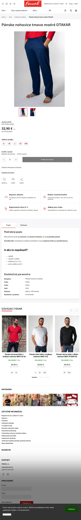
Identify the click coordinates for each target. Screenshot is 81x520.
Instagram (6, 4)
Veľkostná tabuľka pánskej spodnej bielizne (16, 441)
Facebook (3, 4)
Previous (71, 310)
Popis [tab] (8, 225)
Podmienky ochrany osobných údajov (14, 433)
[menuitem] (5, 10)
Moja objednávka (7, 443)
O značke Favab (7, 426)
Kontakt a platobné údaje (10, 428)
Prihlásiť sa (26, 503)
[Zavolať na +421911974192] (11, 4)
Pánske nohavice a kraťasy (34, 279)
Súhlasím (71, 509)
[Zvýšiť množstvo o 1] (16, 159)
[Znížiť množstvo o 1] (4, 159)
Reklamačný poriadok (9, 436)
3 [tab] (46, 377)
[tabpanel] (14, 345)
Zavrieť (70, 186)
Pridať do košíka (47, 159)
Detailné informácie (8, 172)
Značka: (6, 122)
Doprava (4, 418)
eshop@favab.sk (7, 467)
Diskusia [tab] (23, 225)
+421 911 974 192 (8, 470)
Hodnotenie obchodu (9, 438)
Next (76, 310)
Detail (14, 334)
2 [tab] (40, 377)
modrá (27, 282)
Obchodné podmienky (9, 431)
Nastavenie (6, 514)
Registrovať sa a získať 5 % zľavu (54, 4)
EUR (76, 4)
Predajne (5, 420)
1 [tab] (34, 377)
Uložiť (18, 186)
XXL (45, 372)
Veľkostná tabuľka (8, 423)
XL (16, 372)
